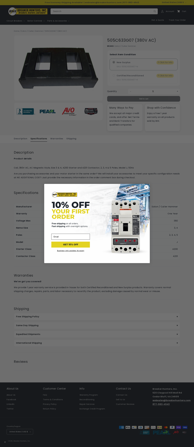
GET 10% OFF (70, 244)
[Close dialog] (146, 187)
